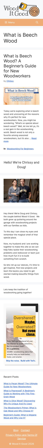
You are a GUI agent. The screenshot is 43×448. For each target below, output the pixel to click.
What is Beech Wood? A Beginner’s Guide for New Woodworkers (20, 65)
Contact (25, 430)
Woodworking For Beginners (20, 149)
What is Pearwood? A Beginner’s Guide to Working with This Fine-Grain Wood (19, 394)
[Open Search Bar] (37, 22)
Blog (15, 430)
